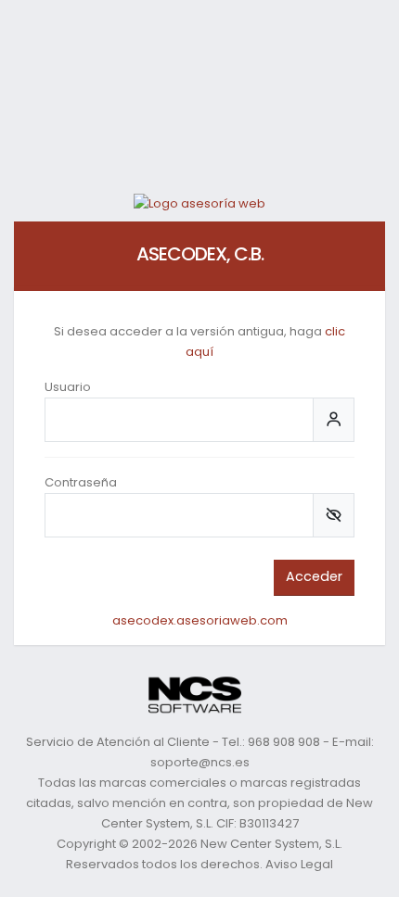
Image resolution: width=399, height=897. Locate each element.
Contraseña (81, 482)
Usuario (68, 387)
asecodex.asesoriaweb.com (200, 620)
